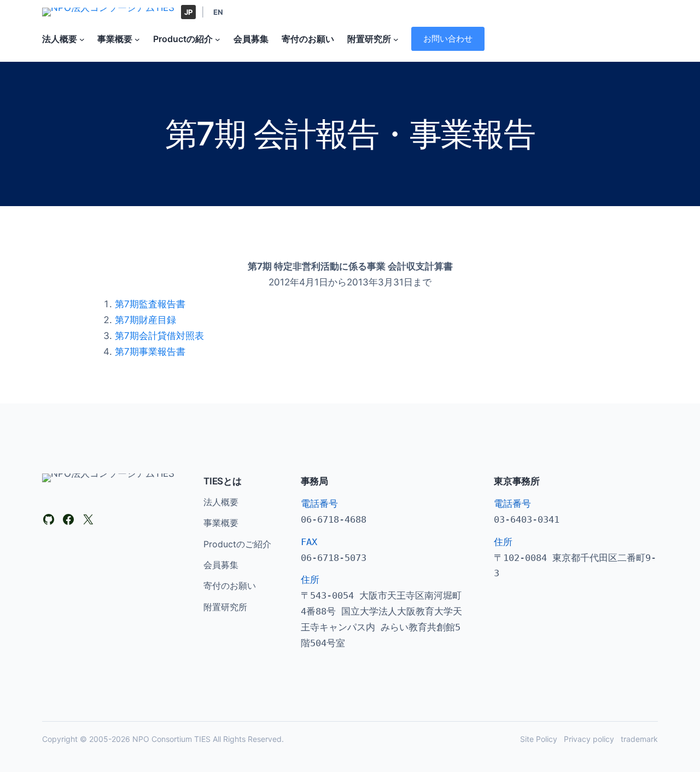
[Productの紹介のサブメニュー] (217, 39)
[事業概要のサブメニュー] (137, 39)
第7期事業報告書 (150, 351)
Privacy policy (589, 739)
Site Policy (538, 739)
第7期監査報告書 (150, 304)
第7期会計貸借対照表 (159, 335)
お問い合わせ (447, 38)
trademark (639, 739)
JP (188, 12)
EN (218, 12)
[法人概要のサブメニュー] (82, 39)
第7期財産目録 (145, 319)
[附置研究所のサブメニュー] (396, 39)
